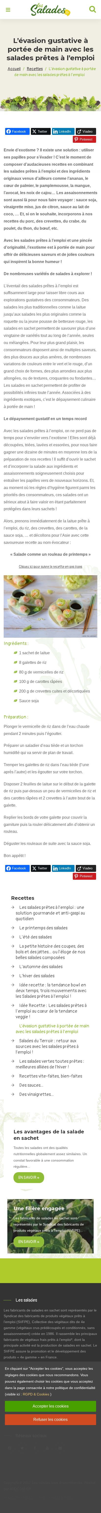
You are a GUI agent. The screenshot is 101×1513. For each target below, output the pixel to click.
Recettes (22, 898)
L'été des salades (35, 937)
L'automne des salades (41, 967)
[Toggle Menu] (8, 10)
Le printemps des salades (43, 928)
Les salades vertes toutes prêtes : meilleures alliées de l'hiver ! (50, 1064)
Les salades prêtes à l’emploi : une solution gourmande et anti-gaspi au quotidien (50, 913)
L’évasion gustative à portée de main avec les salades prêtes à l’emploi (52, 1029)
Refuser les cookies (50, 1419)
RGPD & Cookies (36, 1394)
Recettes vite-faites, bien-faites (50, 1076)
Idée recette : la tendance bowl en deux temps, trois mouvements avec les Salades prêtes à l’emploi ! (51, 990)
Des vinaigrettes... (36, 1094)
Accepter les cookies (51, 1406)
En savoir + (28, 1177)
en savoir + (28, 1241)
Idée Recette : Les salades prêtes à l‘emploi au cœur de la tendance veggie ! (51, 1011)
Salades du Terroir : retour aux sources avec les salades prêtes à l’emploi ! (47, 1046)
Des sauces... (31, 1085)
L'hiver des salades (36, 976)
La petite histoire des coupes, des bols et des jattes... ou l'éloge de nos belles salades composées (50, 952)
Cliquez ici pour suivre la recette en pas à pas (50, 567)
